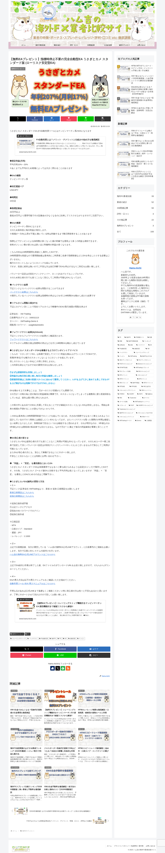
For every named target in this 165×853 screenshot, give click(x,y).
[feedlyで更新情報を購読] (63, 668)
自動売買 (72, 638)
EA (65, 638)
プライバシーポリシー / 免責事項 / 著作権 (128, 846)
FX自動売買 (44, 638)
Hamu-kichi (135, 268)
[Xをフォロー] (57, 668)
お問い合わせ (150, 846)
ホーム (109, 846)
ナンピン (81, 638)
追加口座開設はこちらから (22, 496)
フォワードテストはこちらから (24, 339)
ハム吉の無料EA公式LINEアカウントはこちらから (32, 554)
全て (28, 634)
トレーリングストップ (19, 638)
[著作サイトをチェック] (52, 668)
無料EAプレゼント (17, 634)
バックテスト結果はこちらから (24, 292)
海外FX (53, 638)
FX (60, 638)
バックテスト (33, 638)
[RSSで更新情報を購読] (68, 668)
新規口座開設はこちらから (22, 492)
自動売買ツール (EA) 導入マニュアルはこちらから (32, 583)
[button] (103, 118)
